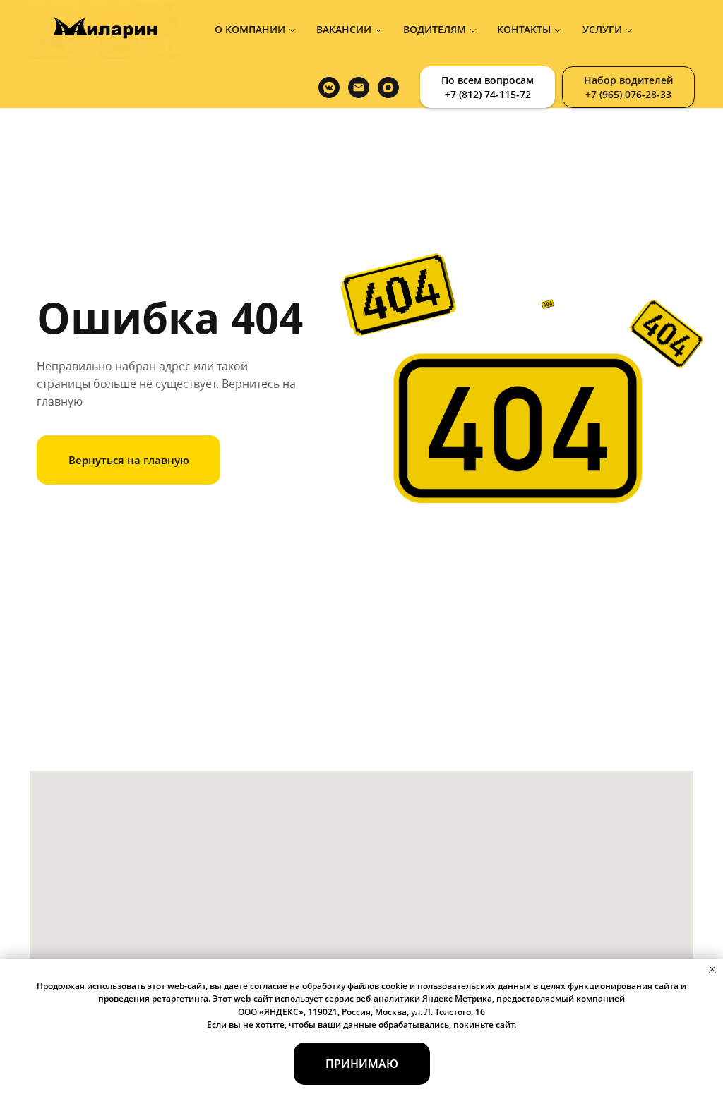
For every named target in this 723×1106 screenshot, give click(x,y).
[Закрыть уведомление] (712, 969)
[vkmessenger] (329, 87)
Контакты (524, 29)
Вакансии (343, 29)
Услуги (602, 29)
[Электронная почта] (358, 87)
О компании (250, 29)
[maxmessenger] (388, 87)
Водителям (434, 29)
